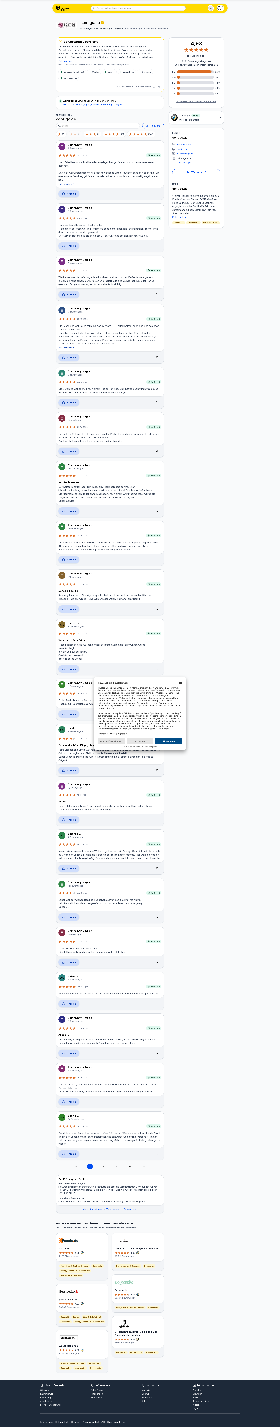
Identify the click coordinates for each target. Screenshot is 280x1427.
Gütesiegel (45, 1390)
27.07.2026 (82, 270)
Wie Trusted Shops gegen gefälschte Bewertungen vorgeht (93, 104)
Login (195, 1408)
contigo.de (182, 149)
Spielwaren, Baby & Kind (71, 1275)
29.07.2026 (82, 155)
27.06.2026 (82, 738)
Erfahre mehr (130, 1228)
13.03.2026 (82, 476)
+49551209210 (184, 144)
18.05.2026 (82, 535)
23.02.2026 (82, 319)
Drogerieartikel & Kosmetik (72, 1363)
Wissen (196, 1404)
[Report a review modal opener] (156, 194)
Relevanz (155, 125)
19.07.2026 (82, 795)
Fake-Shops (97, 1390)
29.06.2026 (82, 427)
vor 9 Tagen (82, 987)
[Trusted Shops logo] (62, 8)
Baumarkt (65, 1317)
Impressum (46, 1422)
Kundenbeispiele (200, 1401)
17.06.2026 (82, 1028)
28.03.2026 (82, 844)
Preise (195, 1397)
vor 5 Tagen (82, 218)
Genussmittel (95, 1368)
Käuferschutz (46, 1394)
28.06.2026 (82, 693)
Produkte (196, 1390)
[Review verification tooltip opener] (102, 23)
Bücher (76, 1317)
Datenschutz (62, 1422)
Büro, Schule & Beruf (92, 1317)
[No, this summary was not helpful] (159, 87)
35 (130, 1166)
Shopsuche (96, 1397)
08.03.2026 (82, 1126)
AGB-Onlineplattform (113, 1422)
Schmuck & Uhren (210, 223)
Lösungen (197, 1394)
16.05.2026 (82, 1078)
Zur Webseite (194, 172)
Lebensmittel (193, 223)
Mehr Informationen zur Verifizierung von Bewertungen (110, 1209)
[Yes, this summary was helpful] (154, 87)
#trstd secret (46, 1401)
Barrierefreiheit (90, 1422)
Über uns (146, 1394)
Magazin (146, 1390)
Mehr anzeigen (184, 162)
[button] (211, 8)
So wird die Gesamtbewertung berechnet (196, 101)
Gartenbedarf (94, 1363)
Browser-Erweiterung (50, 1404)
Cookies (75, 1422)
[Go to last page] (143, 1166)
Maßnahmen (75, 1186)
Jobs (144, 1401)
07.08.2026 (82, 941)
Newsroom (147, 1397)
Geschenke (179, 223)
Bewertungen (46, 1397)
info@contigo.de (185, 153)
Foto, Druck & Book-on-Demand (74, 1266)
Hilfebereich (97, 1394)
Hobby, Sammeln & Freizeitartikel (75, 1271)
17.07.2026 (82, 584)
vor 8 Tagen (82, 893)
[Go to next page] (137, 1166)
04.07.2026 (82, 633)
